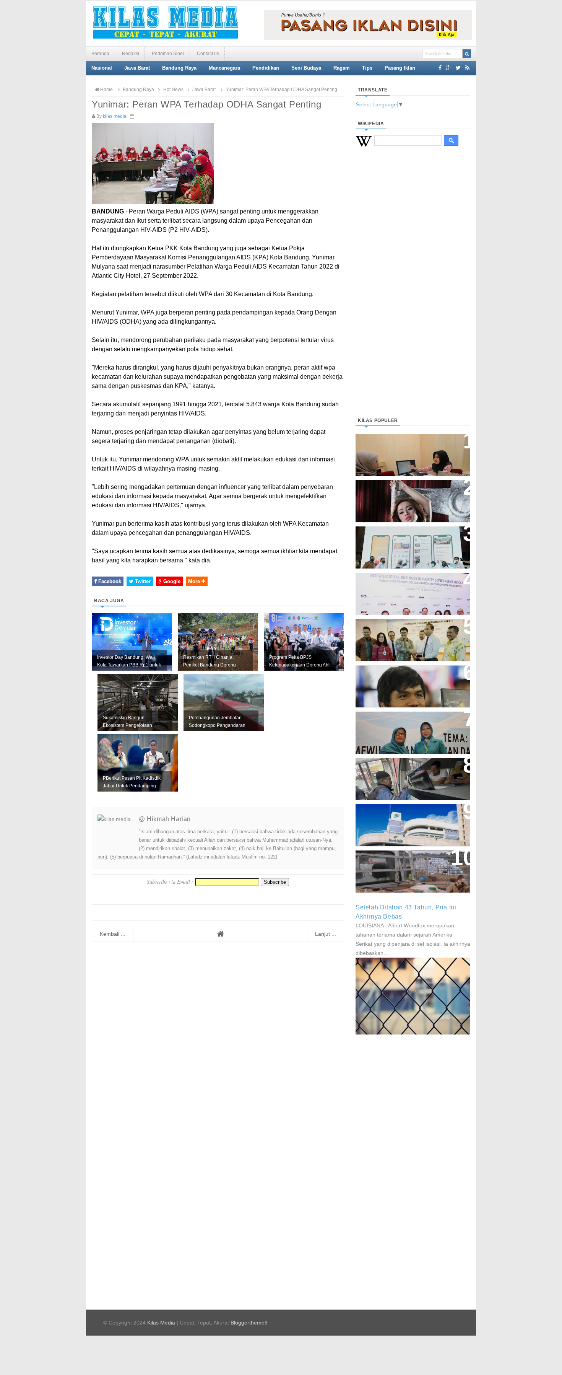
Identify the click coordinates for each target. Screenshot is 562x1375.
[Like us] (440, 67)
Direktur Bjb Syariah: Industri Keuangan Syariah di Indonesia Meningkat (408, 451)
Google (171, 581)
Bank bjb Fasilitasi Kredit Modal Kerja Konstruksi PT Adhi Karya (410, 632)
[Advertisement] (413, 291)
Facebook (109, 581)
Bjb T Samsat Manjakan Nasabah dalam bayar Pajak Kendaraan (410, 771)
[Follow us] (458, 67)
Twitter (142, 581)
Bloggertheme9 (249, 1323)
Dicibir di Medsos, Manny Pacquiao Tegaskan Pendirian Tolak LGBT (405, 682)
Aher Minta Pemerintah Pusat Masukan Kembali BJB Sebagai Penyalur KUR (408, 821)
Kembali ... (112, 934)
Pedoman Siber (168, 53)
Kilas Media (161, 1323)
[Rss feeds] (467, 67)
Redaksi (130, 53)
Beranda (100, 53)
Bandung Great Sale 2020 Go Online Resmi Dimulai (404, 539)
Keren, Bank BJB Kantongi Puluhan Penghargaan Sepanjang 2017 (411, 589)
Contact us (208, 53)
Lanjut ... (325, 934)
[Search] (467, 53)
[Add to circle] (449, 67)
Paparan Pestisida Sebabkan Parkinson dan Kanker (404, 863)
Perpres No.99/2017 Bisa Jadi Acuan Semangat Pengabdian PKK (405, 728)
